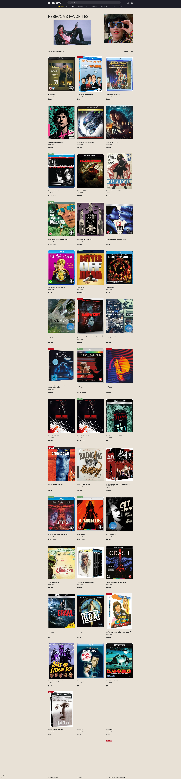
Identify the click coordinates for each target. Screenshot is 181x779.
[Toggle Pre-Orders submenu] (64, 7)
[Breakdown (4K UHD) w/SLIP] (61, 464)
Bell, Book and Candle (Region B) (56, 287)
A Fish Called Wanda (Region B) (85, 94)
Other (101, 6)
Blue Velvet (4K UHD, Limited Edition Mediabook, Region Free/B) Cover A (60, 386)
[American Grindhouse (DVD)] (119, 171)
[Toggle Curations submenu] (98, 7)
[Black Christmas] (119, 267)
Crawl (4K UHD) (52, 631)
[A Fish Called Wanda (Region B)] (90, 74)
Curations (94, 6)
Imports (80, 6)
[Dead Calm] (90, 709)
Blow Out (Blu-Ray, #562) (112, 336)
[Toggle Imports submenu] (83, 7)
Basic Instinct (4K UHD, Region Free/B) (116, 239)
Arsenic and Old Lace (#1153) (84, 239)
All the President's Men (54, 191)
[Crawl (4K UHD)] (61, 611)
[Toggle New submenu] (69, 7)
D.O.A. (78, 631)
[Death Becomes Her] (61, 758)
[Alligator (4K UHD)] (90, 171)
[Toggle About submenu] (110, 7)
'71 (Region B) (51, 94)
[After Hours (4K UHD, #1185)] (61, 122)
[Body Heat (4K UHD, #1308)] (119, 366)
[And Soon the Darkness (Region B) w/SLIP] (61, 219)
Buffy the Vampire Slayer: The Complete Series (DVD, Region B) (118, 485)
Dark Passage (80, 681)
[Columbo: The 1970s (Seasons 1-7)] (90, 562)
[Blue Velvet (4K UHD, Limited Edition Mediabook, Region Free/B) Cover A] (61, 366)
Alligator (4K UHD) (82, 191)
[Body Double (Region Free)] (90, 366)
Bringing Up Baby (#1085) (83, 484)
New (67, 6)
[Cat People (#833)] (119, 514)
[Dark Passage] (90, 661)
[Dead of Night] (119, 709)
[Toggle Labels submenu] (89, 7)
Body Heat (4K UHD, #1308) (113, 386)
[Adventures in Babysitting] (119, 74)
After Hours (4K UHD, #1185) (55, 142)
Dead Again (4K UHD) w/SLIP (55, 729)
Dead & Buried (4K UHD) (112, 681)
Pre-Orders (60, 6)
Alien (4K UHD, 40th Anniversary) (85, 142)
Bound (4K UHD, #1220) (54, 436)
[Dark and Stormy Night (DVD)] (61, 661)
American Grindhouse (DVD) (113, 191)
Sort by (50, 51)
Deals (114, 6)
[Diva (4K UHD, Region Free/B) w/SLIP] (119, 758)
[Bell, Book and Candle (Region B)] (61, 267)
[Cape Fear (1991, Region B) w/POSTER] (61, 514)
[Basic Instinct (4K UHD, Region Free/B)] (119, 219)
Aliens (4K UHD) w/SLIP (112, 142)
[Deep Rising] (90, 758)
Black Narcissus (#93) (53, 336)
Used (73, 6)
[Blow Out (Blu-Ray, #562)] (119, 316)
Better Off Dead (81, 287)
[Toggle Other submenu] (104, 7)
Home (49, 10)
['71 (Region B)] (61, 74)
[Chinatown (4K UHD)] (61, 562)
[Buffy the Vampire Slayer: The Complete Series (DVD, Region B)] (119, 464)
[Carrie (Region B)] (90, 514)
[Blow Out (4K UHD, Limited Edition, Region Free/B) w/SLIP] (90, 316)
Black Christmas (110, 287)
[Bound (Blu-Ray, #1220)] (90, 416)
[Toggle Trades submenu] (123, 7)
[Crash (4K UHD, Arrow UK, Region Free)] (119, 562)
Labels (86, 6)
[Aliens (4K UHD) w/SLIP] (119, 122)
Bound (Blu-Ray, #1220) (83, 436)
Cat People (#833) (111, 534)
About (107, 6)
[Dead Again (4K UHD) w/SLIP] (61, 709)
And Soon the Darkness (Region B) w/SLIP (59, 239)
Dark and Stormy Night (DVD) (55, 681)
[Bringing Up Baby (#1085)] (90, 464)
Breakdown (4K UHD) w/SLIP (55, 484)
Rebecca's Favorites (55, 10)
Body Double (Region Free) (84, 386)
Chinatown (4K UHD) (53, 582)
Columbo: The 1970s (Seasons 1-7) (86, 582)
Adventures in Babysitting (113, 94)
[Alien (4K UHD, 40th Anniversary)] (90, 122)
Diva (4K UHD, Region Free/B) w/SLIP (115, 777)
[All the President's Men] (61, 171)
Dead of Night (109, 729)
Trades (120, 6)
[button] (132, 2)
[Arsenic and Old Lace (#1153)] (90, 219)
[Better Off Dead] (90, 267)
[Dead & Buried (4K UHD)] (119, 661)
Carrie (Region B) (81, 534)
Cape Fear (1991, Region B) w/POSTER (58, 534)
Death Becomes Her (53, 777)
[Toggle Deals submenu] (116, 7)
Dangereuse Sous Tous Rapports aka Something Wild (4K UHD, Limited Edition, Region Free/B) (118, 631)
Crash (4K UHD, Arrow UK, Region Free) (116, 582)
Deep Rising (80, 777)
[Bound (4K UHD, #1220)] (61, 416)
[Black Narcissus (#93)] (61, 316)
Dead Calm (80, 729)
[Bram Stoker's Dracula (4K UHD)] (119, 416)
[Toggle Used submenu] (75, 7)
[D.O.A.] (90, 611)
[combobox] (94, 2)
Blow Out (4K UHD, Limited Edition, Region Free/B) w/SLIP (90, 336)
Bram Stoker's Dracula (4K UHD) (114, 436)
